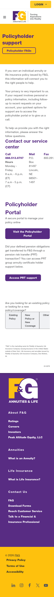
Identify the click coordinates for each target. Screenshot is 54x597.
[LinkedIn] (13, 585)
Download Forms (19, 505)
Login (38, 4)
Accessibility (15, 571)
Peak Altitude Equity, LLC (25, 437)
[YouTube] (45, 585)
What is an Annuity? (21, 458)
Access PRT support (23, 277)
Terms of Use (15, 565)
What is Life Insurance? (24, 479)
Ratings (13, 421)
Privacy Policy (16, 559)
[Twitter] (37, 585)
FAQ (11, 500)
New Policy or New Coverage (30, 320)
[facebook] (29, 585)
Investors (14, 431)
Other (46, 314)
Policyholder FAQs (19, 50)
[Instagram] (21, 585)
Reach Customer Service (25, 511)
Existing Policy (13, 316)
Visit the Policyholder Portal (27, 233)
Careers (13, 426)
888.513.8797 (14, 158)
